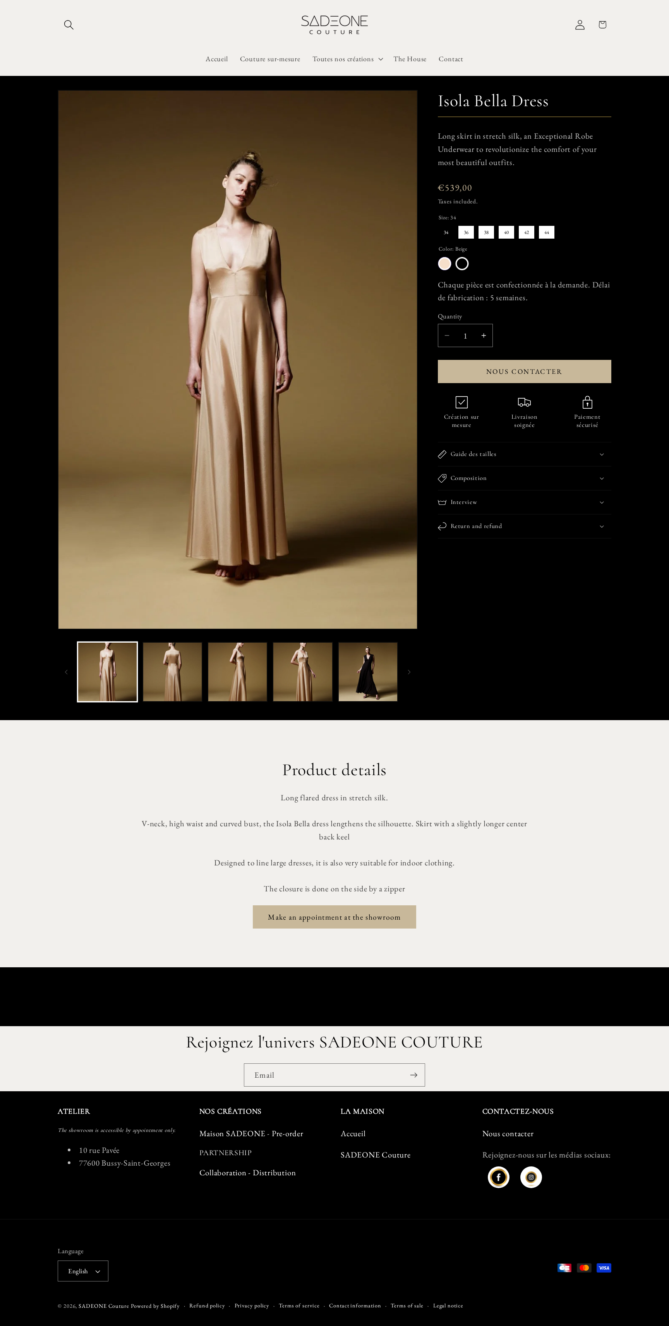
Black (462, 263)
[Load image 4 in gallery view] (303, 672)
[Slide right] (409, 672)
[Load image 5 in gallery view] (368, 672)
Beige (444, 263)
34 (446, 230)
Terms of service (299, 1305)
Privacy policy (252, 1305)
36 (466, 230)
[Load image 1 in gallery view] (107, 672)
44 (546, 230)
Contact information (355, 1305)
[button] (69, 25)
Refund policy (207, 1305)
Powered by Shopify (155, 1305)
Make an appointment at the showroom (334, 917)
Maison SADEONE (232, 1133)
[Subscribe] (414, 1075)
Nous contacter (524, 371)
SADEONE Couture (376, 1154)
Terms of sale (407, 1305)
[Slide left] (66, 672)
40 (506, 230)
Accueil (353, 1133)
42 (526, 230)
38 (486, 230)
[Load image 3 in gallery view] (238, 672)
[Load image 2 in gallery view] (172, 672)
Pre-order (288, 1133)
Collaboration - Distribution (247, 1172)
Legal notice (448, 1305)
